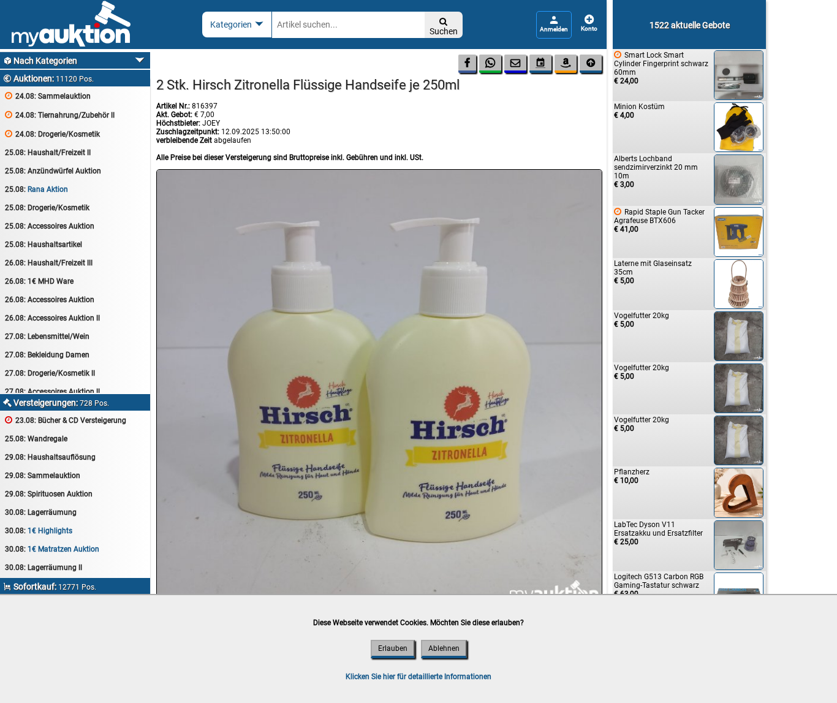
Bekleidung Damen (47, 355)
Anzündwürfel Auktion (53, 171)
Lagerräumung (41, 512)
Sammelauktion (48, 96)
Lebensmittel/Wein (47, 336)
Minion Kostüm (639, 111)
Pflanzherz (632, 476)
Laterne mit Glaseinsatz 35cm (653, 272)
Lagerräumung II (43, 567)
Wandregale (36, 439)
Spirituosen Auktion (49, 494)
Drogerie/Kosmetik (52, 134)
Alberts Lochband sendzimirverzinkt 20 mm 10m (656, 171)
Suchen (444, 26)
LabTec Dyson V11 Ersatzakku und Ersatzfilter (658, 533)
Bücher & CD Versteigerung (65, 420)
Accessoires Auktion (49, 226)
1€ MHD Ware (39, 281)
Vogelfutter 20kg (641, 320)
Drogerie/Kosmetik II (50, 373)
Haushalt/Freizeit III (49, 263)
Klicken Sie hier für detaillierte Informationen (418, 676)
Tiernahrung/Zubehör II (60, 115)
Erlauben (392, 648)
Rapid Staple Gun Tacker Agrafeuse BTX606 (659, 220)
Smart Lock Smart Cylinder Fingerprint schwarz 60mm (661, 67)
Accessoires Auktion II (52, 318)
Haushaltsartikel (43, 244)
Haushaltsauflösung (50, 457)
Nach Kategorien (40, 61)
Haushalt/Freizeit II (48, 152)
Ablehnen (444, 648)
